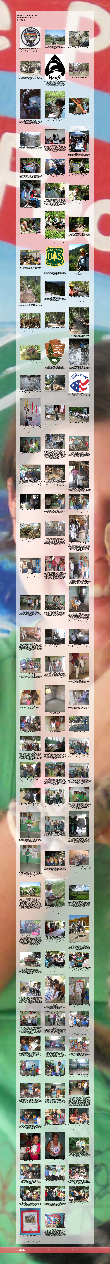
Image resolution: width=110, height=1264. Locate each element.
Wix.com (37, 1255)
